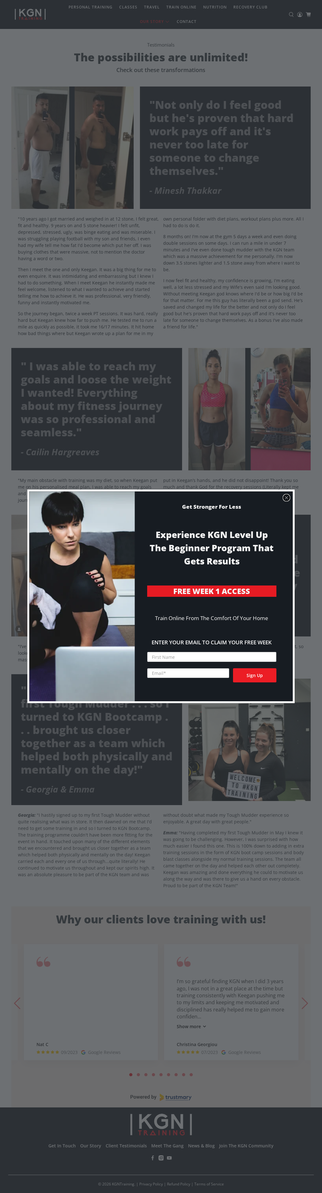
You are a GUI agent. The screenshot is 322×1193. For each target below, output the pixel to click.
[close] (286, 498)
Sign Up (255, 675)
